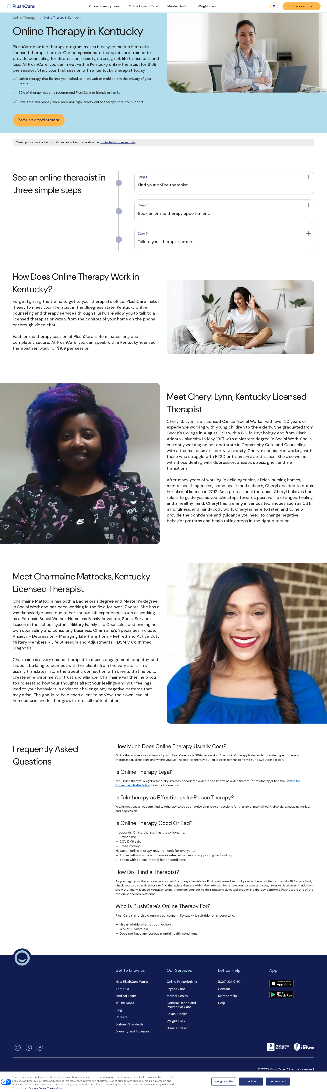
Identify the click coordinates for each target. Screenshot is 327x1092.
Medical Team (125, 996)
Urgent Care (176, 989)
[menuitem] (20, 6)
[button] (104, 6)
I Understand (278, 1081)
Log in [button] (274, 6)
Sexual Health (177, 1014)
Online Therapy (24, 18)
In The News (124, 1003)
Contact (224, 989)
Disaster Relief (177, 1028)
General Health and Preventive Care (181, 1005)
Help (221, 1003)
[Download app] (281, 984)
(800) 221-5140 (229, 982)
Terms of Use (55, 1088)
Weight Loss (176, 1021)
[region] (163, 1082)
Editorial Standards (129, 1024)
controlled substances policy (118, 142)
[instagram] (17, 1047)
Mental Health (177, 996)
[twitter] (28, 1047)
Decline (251, 1081)
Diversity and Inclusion (132, 1031)
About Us (122, 989)
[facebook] (39, 1047)
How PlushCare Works (132, 982)
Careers (121, 1017)
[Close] (321, 1081)
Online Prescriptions (182, 982)
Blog (118, 1010)
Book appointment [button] (301, 6)
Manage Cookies (223, 1081)
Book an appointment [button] (39, 120)
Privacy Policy (37, 1088)
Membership (227, 996)
